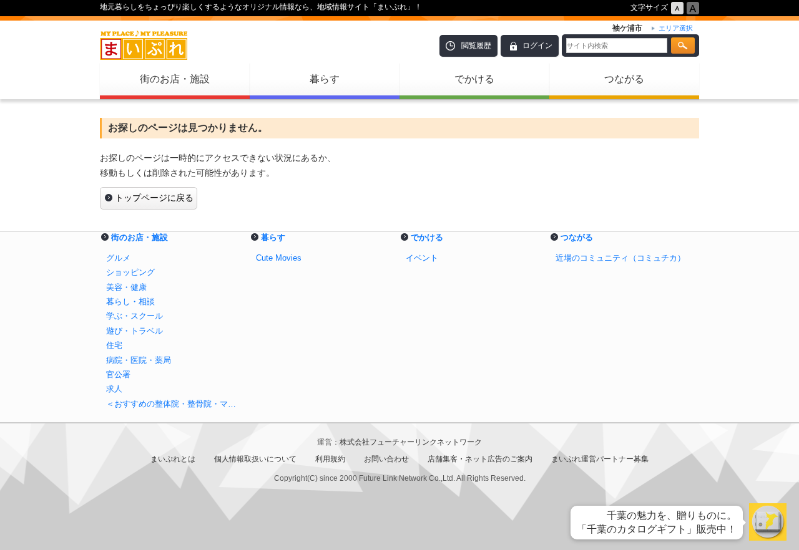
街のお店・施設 (175, 79)
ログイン (537, 45)
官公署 (118, 374)
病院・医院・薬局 (138, 360)
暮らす (325, 79)
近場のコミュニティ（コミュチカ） (620, 258)
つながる (624, 79)
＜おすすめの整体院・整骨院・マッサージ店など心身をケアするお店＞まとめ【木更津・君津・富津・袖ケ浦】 (174, 403)
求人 (114, 388)
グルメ (118, 258)
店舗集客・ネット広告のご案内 (480, 459)
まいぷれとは (172, 459)
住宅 (114, 345)
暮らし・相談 (130, 301)
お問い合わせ (386, 459)
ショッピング (130, 272)
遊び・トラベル (134, 330)
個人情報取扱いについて (255, 459)
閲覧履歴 (476, 45)
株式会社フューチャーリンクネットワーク (411, 442)
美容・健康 (126, 287)
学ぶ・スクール (134, 316)
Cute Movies (278, 258)
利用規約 (330, 459)
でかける (474, 79)
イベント (422, 258)
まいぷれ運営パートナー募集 (600, 459)
